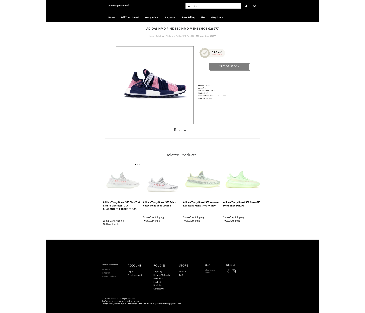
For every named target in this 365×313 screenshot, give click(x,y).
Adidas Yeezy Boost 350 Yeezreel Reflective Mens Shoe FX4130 (201, 204)
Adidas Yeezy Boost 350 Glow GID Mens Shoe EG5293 (241, 204)
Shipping (157, 271)
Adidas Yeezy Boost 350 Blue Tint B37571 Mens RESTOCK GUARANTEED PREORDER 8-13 (121, 206)
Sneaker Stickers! (109, 276)
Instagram (106, 273)
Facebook (106, 269)
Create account (135, 275)
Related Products (181, 155)
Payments (158, 278)
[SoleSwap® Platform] (119, 5)
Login (130, 271)
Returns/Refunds (161, 275)
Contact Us (158, 288)
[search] (213, 6)
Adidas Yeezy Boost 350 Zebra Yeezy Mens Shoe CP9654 (159, 204)
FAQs (181, 275)
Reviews (181, 129)
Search (182, 271)
